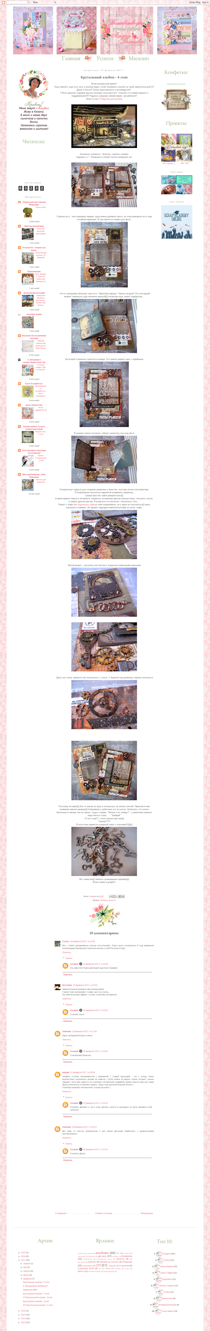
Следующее (61, 1213)
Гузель (65, 941)
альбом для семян (85, 1253)
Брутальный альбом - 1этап (36, 1301)
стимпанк (112, 1266)
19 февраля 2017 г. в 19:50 (95, 1010)
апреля (27, 1271)
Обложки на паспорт (109, 1262)
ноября (27, 1263)
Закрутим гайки (30, 1290)
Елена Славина (167, 1286)
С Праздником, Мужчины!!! (35, 1286)
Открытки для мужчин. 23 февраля (40, 255)
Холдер (118, 1268)
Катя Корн (67, 985)
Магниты (120, 1259)
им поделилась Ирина (85, 504)
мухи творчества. (34, 405)
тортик (107, 1268)
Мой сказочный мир (34, 226)
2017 (23, 1260)
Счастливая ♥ (168, 1311)
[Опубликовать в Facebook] (120, 896)
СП (98, 1265)
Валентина (167, 1298)
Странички (124, 1266)
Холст (127, 1268)
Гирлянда (81, 1256)
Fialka (167, 1292)
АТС (118, 1253)
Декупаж (91, 1256)
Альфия (74, 964)
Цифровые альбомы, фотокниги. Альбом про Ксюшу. (41, 300)
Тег (100, 1268)
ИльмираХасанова (167, 1305)
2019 (23, 1252)
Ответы (68, 958)
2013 (23, 1322)
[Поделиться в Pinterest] (123, 896)
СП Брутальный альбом (110, 99)
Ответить (66, 952)
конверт (115, 1256)
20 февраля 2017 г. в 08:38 (82, 1072)
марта (26, 1275)
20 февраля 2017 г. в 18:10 (95, 1103)
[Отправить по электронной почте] (110, 896)
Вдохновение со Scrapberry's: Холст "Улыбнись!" (40, 391)
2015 (23, 1315)
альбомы (104, 900)
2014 (23, 1318)
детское (102, 1256)
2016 (23, 1311)
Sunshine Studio (34, 314)
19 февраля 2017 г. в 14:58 (82, 941)
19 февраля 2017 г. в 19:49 (95, 964)
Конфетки (127, 1256)
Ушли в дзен (41, 207)
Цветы (81, 1271)
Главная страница (103, 1213)
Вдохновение (34, 271)
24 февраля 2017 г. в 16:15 (84, 1127)
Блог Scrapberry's (34, 384)
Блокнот (126, 1253)
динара (65, 1072)
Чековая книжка (94, 1271)
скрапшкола (88, 1266)
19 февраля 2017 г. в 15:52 (85, 985)
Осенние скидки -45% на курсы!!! (41, 367)
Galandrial (167, 1279)
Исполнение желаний (34, 293)
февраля (27, 1279)
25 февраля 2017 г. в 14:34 (95, 1149)
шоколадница (109, 1271)
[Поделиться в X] (117, 896)
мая (25, 1267)
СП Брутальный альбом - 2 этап (38, 1305)
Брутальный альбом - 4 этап (36, 1294)
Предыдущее (147, 1213)
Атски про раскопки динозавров (41, 231)
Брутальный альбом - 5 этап (36, 1282)
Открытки (127, 1261)
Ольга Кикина (167, 1266)
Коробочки (88, 1259)
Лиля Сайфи (167, 1273)
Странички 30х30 (86, 1268)
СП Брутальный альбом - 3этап (37, 1297)
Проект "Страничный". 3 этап (41, 458)
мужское (112, 900)
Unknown (66, 1031)
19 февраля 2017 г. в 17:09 (84, 1031)
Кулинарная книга (104, 1259)
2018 (23, 1256)
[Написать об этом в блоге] (114, 896)
